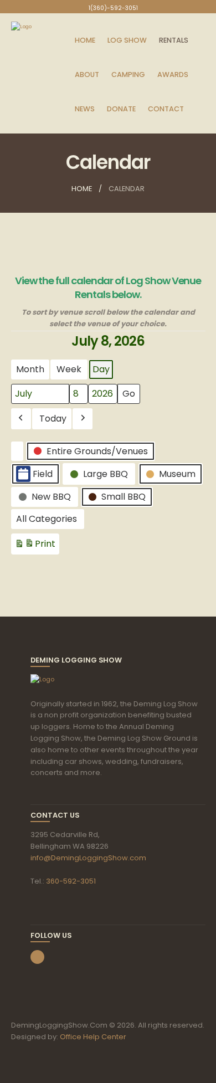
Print (34, 546)
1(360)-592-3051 (113, 8)
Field (43, 474)
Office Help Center (93, 1036)
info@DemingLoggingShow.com (88, 858)
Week (68, 369)
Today (52, 418)
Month (30, 369)
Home (81, 188)
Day (101, 369)
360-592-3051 (71, 881)
